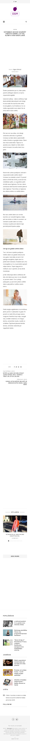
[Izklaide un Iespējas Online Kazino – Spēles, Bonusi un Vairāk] (8, 682)
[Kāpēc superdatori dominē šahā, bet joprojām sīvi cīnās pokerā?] (8, 662)
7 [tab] (17, 540)
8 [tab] (18, 540)
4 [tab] (12, 540)
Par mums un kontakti (15, 726)
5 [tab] (14, 540)
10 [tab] (21, 540)
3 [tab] (11, 540)
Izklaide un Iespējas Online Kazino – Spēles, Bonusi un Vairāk (20, 682)
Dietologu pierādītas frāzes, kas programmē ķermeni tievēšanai (20, 633)
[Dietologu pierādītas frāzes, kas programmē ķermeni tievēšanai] (8, 632)
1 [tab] (8, 540)
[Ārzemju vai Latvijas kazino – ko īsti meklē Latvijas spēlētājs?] (8, 672)
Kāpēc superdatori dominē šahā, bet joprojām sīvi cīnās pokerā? (20, 663)
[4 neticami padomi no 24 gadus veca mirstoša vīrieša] (8, 623)
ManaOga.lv (9, 728)
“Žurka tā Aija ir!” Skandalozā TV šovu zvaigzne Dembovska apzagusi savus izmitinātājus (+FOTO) (20, 645)
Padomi (15, 29)
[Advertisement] (15, 52)
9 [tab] (20, 540)
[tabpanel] (15, 527)
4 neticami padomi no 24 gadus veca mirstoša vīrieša (20, 623)
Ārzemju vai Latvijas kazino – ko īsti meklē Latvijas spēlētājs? (20, 672)
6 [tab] (15, 540)
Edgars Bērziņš (17, 69)
